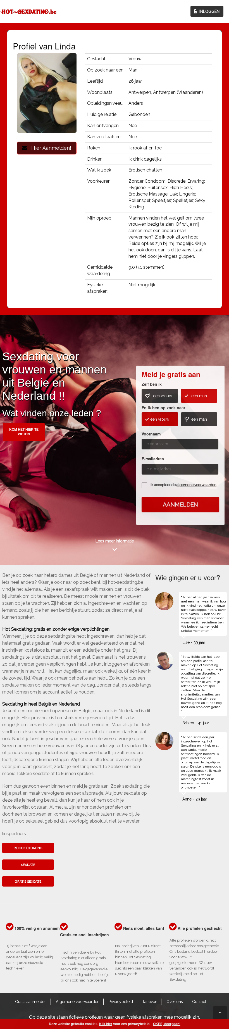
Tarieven (149, 1001)
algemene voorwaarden (196, 485)
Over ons (174, 1001)
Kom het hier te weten (24, 432)
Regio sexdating (28, 848)
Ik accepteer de (183, 485)
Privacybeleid (121, 1001)
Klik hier (105, 1024)
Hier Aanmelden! (49, 148)
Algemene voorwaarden (77, 1001)
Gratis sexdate (28, 881)
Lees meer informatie (115, 541)
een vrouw (162, 396)
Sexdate (28, 865)
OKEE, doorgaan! (166, 1024)
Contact (199, 1001)
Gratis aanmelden (31, 1001)
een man (199, 396)
